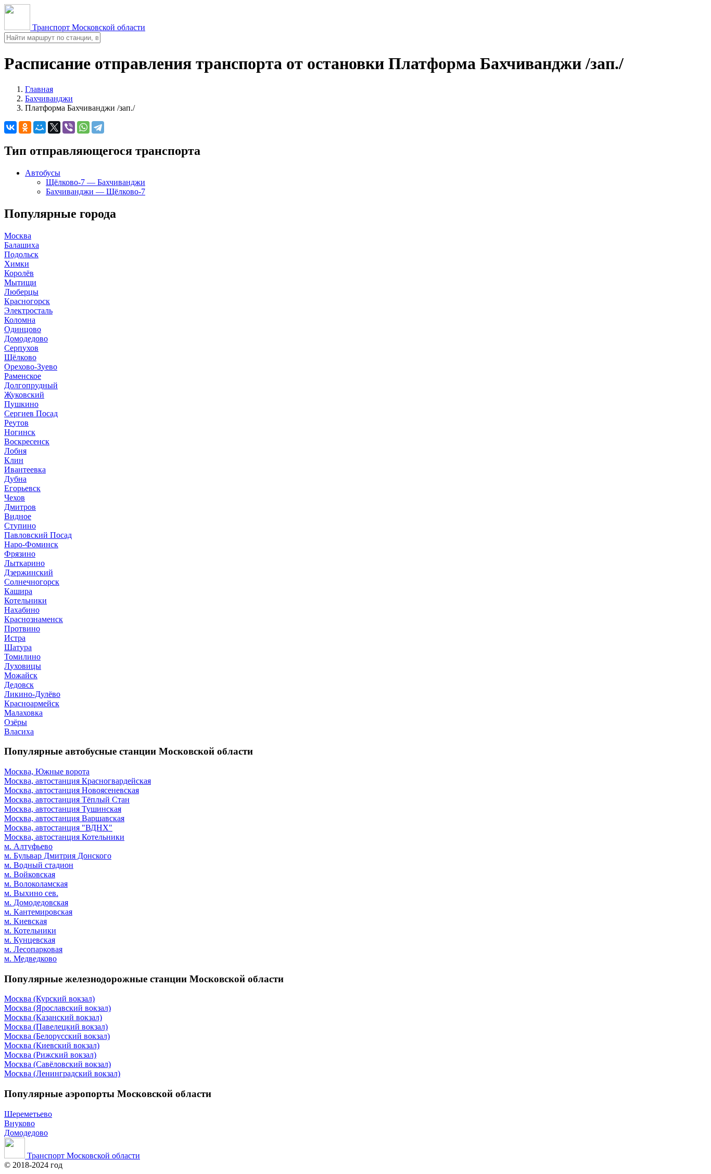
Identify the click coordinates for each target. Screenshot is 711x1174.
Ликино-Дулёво (32, 694)
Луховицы (22, 666)
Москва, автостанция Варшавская (64, 818)
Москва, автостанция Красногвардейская (77, 780)
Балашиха (21, 245)
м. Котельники (30, 930)
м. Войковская (29, 874)
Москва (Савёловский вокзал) (57, 1064)
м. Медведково (30, 958)
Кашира (18, 591)
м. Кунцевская (29, 939)
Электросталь (28, 310)
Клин (13, 460)
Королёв (19, 273)
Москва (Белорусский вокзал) (57, 1036)
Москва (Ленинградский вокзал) (62, 1073)
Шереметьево (28, 1114)
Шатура (18, 647)
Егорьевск (22, 488)
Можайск (20, 675)
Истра (15, 638)
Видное (17, 516)
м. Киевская (25, 921)
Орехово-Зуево (30, 366)
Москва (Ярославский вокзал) (57, 1008)
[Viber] (68, 127)
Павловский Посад (38, 535)
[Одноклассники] (25, 127)
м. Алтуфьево (28, 846)
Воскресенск (26, 441)
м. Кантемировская (38, 911)
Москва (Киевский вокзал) (51, 1045)
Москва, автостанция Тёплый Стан (67, 799)
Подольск (21, 254)
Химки (16, 263)
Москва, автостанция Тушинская (62, 808)
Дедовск (19, 684)
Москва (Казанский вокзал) (53, 1017)
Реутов (16, 422)
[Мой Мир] (39, 127)
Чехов (14, 497)
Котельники (25, 600)
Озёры (15, 722)
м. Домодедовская (36, 902)
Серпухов (21, 348)
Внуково (19, 1123)
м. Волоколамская (36, 883)
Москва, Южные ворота (47, 771)
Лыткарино (24, 563)
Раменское (22, 376)
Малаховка (23, 712)
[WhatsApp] (83, 127)
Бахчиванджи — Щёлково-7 (95, 191)
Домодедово (26, 338)
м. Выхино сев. (31, 893)
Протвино (22, 628)
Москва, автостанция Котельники (64, 837)
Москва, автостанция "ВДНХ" (58, 827)
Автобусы (42, 172)
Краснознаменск (33, 619)
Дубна (15, 478)
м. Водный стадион (38, 865)
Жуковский (24, 394)
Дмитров (20, 507)
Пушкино (21, 404)
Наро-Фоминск (31, 544)
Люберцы (21, 291)
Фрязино (19, 553)
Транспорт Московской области (87, 27)
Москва (17, 235)
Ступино (20, 525)
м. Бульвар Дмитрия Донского (57, 855)
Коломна (19, 319)
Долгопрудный (31, 385)
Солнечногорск (31, 581)
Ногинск (19, 432)
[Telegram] (98, 127)
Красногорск (27, 301)
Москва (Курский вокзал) (49, 998)
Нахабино (22, 609)
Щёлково (20, 357)
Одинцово (22, 329)
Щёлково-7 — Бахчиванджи (95, 182)
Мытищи (20, 282)
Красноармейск (31, 703)
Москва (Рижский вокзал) (50, 1054)
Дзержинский (28, 572)
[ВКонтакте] (10, 127)
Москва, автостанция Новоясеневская (71, 790)
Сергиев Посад (31, 413)
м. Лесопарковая (33, 949)
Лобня (15, 450)
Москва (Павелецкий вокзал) (56, 1026)
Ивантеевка (25, 469)
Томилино (22, 656)
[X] (54, 127)
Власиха (19, 731)
